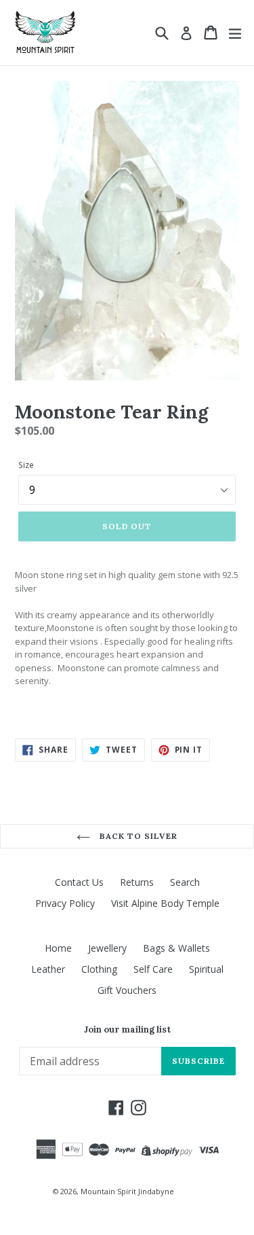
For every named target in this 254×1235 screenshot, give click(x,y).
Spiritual (206, 969)
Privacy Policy (65, 903)
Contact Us (79, 882)
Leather (48, 969)
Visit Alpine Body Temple (165, 903)
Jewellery (107, 948)
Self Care (153, 969)
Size (26, 465)
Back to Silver (137, 836)
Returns (137, 882)
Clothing (99, 969)
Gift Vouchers (127, 990)
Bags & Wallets (176, 948)
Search (185, 882)
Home (58, 948)
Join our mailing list (127, 1029)
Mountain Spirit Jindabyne (127, 1191)
